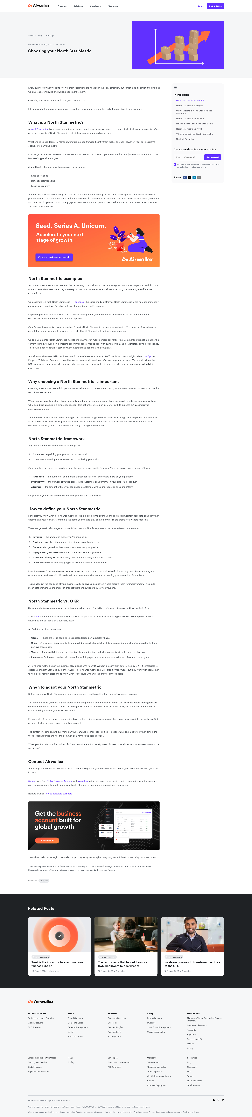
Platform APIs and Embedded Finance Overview (204, 1019)
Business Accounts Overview (41, 1018)
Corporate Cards (75, 1023)
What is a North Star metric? (190, 100)
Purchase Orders (75, 1036)
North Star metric (39, 129)
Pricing (71, 1062)
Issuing (190, 1048)
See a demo (215, 5)
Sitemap (66, 1100)
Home (31, 35)
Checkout (112, 1023)
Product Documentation (119, 1062)
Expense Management (78, 1027)
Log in (201, 6)
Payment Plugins (115, 1027)
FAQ (189, 1071)
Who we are (153, 1062)
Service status (193, 1085)
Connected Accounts (196, 1025)
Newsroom (192, 1067)
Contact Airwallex (185, 139)
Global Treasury (35, 1067)
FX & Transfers (34, 1027)
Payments (191, 1034)
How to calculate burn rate (58, 793)
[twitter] (189, 177)
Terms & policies (154, 1071)
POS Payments (114, 1036)
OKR (36, 616)
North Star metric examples (189, 105)
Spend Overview (75, 1018)
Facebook (79, 301)
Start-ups (50, 35)
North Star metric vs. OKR (189, 128)
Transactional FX (194, 1039)
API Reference (114, 1067)
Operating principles (156, 1067)
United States (150, 857)
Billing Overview (154, 1018)
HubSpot (148, 356)
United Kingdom (135, 857)
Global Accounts (35, 1023)
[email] (199, 177)
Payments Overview (117, 1018)
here (197, 1112)
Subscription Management (159, 1027)
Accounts (191, 1030)
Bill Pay (71, 1032)
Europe (73, 857)
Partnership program (156, 1085)
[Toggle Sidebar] (175, 87)
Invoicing (151, 1023)
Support (190, 1076)
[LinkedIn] (223, 1100)
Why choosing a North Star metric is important (194, 112)
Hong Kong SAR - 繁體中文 (114, 857)
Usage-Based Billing (156, 1032)
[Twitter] (218, 1100)
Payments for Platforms (38, 1071)
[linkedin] (194, 177)
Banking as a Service (37, 1062)
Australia (65, 857)
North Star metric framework (190, 118)
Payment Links (114, 1032)
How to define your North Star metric (194, 123)
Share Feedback (194, 1081)
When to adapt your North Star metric (194, 133)
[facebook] (185, 177)
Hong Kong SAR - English (89, 857)
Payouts (190, 1043)
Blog (40, 35)
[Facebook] (214, 1100)
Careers (150, 1081)
